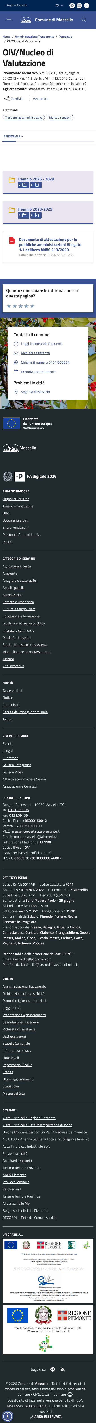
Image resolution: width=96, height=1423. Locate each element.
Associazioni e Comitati (20, 786)
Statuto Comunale (16, 1043)
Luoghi (8, 750)
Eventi (7, 743)
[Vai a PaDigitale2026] (30, 476)
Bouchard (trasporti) (17, 1160)
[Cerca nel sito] (84, 19)
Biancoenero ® (35, 1405)
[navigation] (9, 19)
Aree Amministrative (18, 506)
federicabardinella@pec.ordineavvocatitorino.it (44, 964)
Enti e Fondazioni (15, 527)
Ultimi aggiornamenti (18, 1079)
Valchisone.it (12, 1189)
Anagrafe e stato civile (19, 580)
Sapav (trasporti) (15, 1153)
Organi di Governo (16, 499)
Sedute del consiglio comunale (25, 712)
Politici (7, 541)
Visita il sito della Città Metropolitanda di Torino (37, 1125)
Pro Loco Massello (16, 1182)
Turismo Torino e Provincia (21, 1167)
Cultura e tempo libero (19, 609)
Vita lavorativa (13, 666)
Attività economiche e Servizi (24, 779)
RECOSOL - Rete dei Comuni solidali (29, 1217)
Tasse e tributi (13, 690)
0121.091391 (19, 815)
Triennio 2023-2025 (35, 209)
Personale (65, 36)
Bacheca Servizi (14, 1036)
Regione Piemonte (17, 5)
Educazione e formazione (21, 616)
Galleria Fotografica (17, 765)
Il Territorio (10, 757)
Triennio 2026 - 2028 (36, 179)
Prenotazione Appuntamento (24, 1015)
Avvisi (7, 719)
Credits (8, 1072)
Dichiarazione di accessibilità (23, 993)
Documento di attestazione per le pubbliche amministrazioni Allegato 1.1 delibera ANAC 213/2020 (50, 244)
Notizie (8, 697)
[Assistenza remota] (70, 1394)
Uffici (6, 513)
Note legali (11, 1057)
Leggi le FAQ (12, 1007)
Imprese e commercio (18, 630)
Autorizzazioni (13, 594)
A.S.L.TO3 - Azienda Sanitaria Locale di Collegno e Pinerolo (46, 1139)
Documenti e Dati (15, 520)
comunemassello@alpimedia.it (35, 836)
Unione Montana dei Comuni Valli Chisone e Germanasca (45, 1132)
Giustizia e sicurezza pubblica (24, 623)
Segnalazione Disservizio (21, 1022)
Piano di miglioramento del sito (25, 1000)
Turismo (8, 658)
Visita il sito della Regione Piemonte (29, 1117)
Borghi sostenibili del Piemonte (25, 1210)
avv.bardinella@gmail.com (32, 959)
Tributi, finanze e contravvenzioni (27, 651)
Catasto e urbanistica (18, 601)
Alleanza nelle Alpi (16, 1203)
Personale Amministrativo (22, 534)
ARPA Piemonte (14, 1174)
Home (6, 36)
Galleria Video (13, 772)
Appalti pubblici (14, 587)
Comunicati (11, 704)
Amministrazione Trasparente (34, 36)
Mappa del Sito (14, 1093)
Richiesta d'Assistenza (19, 1029)
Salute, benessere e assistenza (25, 644)
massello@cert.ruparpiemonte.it (36, 831)
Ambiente (10, 573)
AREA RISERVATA (48, 1416)
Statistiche (11, 1086)
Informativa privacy (17, 1050)
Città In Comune (54, 1394)
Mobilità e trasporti (17, 637)
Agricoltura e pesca (17, 566)
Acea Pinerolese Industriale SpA (26, 1146)
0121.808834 (18, 810)
